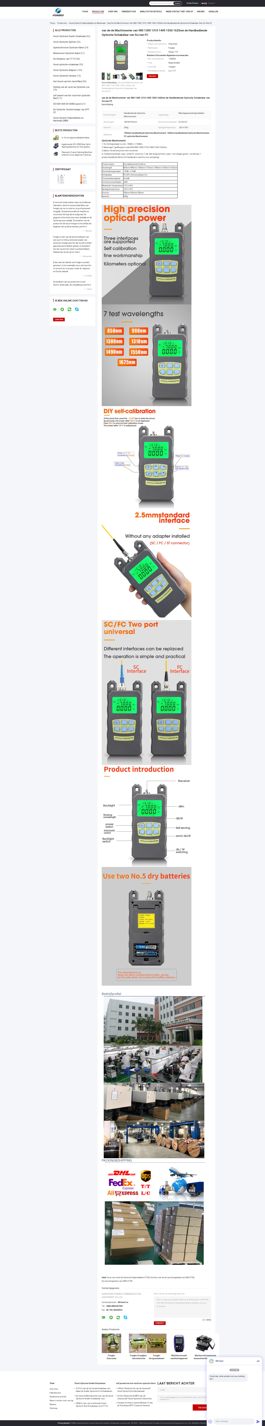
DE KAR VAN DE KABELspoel (67, 104)
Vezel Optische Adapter (64, 70)
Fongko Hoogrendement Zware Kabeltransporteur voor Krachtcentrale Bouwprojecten (156, 1357)
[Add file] (210, 1422)
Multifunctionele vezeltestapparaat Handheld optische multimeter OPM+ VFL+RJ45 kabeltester (179, 1357)
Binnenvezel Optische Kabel (66, 53)
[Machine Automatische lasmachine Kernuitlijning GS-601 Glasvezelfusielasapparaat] (205, 1343)
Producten (98, 11)
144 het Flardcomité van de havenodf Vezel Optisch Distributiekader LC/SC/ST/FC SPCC (134, 1390)
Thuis (85, 11)
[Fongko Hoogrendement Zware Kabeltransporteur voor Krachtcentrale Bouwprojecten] (156, 1343)
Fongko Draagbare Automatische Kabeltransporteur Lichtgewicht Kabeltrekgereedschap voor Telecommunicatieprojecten (139, 1357)
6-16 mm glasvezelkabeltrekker (76, 138)
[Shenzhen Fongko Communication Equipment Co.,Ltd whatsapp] (63, 309)
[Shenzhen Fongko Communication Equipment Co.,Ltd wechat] (71, 309)
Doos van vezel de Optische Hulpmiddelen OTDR (128, 1277)
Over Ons (112, 11)
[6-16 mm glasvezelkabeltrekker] (56, 137)
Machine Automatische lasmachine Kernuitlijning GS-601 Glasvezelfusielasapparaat (205, 1357)
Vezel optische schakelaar (66, 64)
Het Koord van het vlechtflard (67, 81)
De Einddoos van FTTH (64, 59)
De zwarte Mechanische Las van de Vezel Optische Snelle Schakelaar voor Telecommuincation (94, 1398)
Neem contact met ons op (179, 11)
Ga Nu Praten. (193, 3)
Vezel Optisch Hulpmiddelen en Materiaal (87, 23)
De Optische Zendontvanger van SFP (71, 109)
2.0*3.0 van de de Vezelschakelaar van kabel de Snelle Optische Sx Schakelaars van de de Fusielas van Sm (94, 1390)
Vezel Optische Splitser (64, 42)
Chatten (152, 76)
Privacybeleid (64, 1423)
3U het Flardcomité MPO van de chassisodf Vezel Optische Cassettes (134, 1397)
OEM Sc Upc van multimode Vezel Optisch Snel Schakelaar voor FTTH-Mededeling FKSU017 (92, 1405)
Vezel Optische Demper (64, 75)
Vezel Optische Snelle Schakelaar (69, 36)
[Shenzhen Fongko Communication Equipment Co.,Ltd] (58, 12)
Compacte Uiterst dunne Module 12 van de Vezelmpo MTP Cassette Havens (135, 1404)
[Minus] (258, 1361)
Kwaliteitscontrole (151, 11)
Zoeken (177, 3)
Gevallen (213, 11)
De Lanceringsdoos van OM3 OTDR (117, 1281)
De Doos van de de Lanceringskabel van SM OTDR (172, 1277)
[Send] (258, 1422)
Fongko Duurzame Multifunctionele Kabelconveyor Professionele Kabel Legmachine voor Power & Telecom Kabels (111, 1357)
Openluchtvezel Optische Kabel (68, 47)
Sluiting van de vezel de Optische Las (71, 87)
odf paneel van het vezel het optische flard (136, 1383)
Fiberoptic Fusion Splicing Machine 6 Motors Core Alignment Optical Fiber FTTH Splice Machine (77, 155)
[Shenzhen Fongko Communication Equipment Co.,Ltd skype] (78, 309)
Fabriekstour (129, 11)
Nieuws (200, 11)
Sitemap (53, 1408)
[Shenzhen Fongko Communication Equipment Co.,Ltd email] (56, 309)
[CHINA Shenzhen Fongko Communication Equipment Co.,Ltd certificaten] (61, 179)
